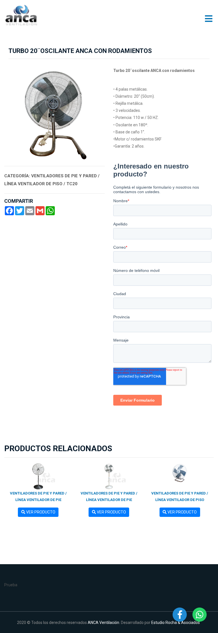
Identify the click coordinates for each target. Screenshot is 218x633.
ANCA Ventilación (103, 622)
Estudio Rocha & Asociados (175, 622)
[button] (11, 112)
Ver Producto (40, 512)
